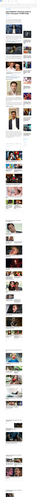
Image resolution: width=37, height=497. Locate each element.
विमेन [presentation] (23, 69)
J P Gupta (7, 15)
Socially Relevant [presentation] (25, 54)
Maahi (24, 58)
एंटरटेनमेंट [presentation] (24, 100)
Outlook (6, 34)
